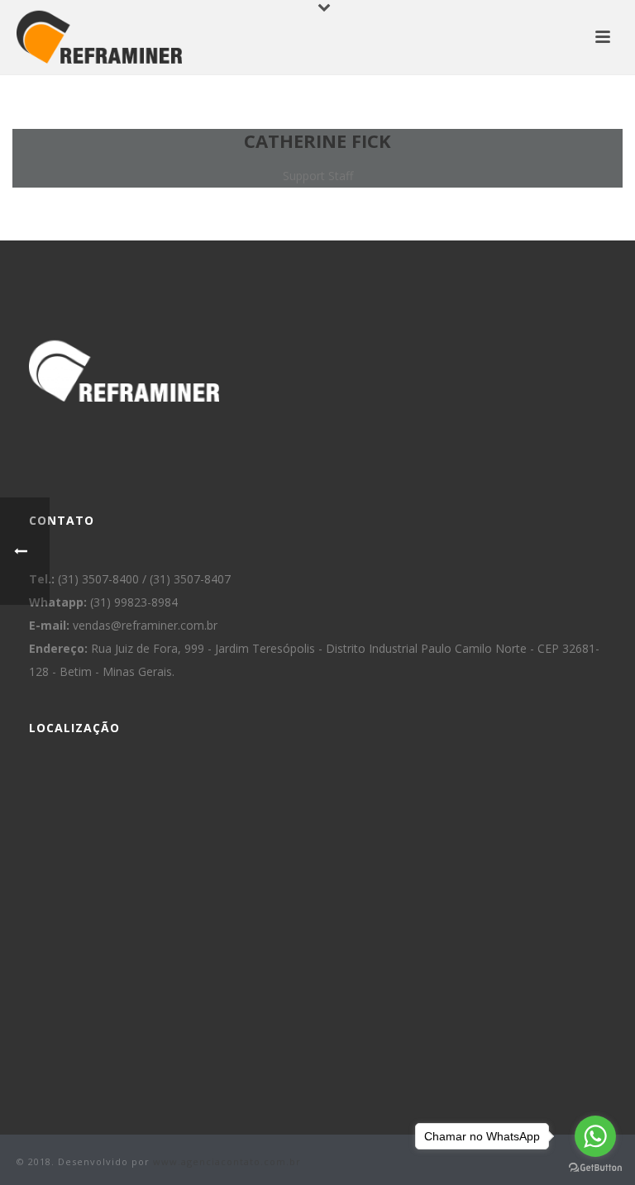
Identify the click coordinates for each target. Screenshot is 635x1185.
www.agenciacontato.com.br (227, 1161)
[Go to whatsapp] (595, 1136)
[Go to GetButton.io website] (595, 1168)
